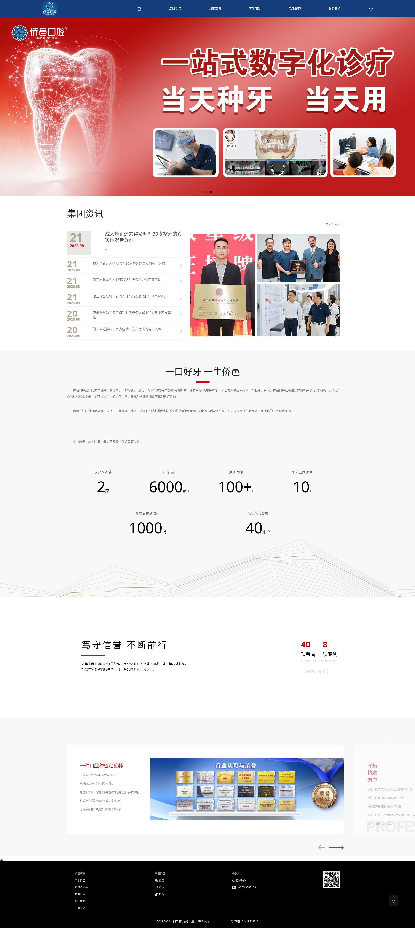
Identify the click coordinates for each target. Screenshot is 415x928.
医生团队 (255, 8)
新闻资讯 (215, 8)
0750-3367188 (247, 887)
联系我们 (335, 8)
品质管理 (295, 8)
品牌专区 (175, 8)
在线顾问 (241, 880)
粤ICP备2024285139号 (244, 921)
